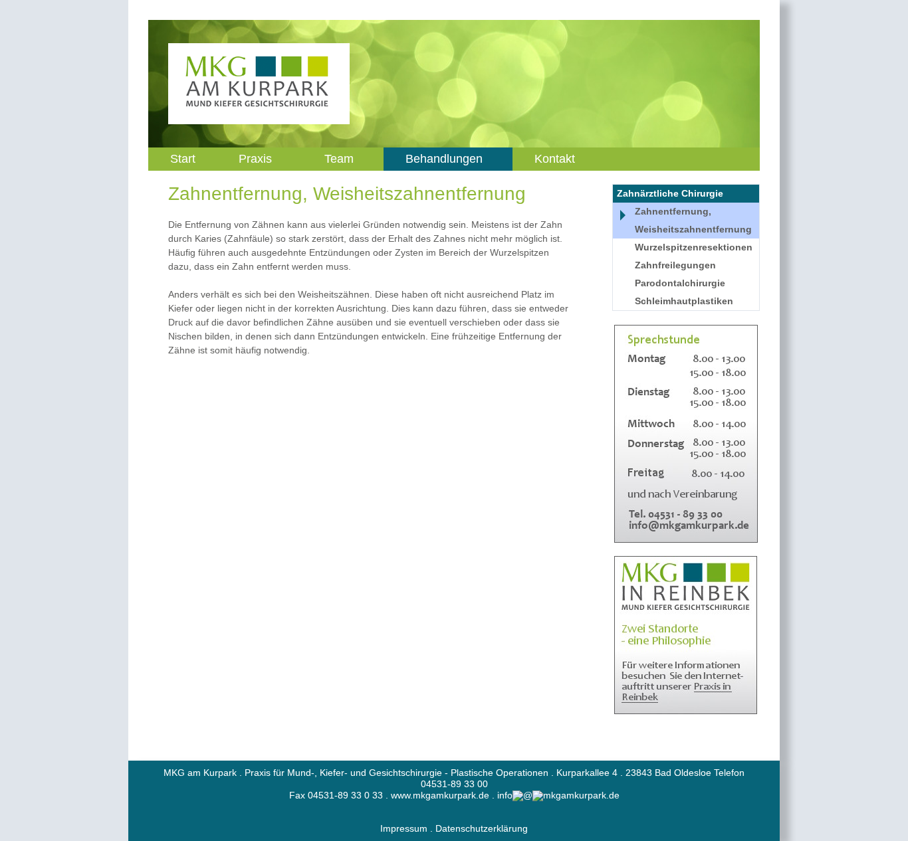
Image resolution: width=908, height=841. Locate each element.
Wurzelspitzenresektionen (693, 247)
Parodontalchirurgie (680, 283)
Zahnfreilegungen (675, 265)
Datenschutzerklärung (481, 828)
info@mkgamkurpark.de (558, 795)
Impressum (403, 828)
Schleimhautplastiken (684, 301)
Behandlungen (444, 158)
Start (182, 158)
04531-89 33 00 (454, 784)
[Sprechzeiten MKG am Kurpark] (686, 434)
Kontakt (554, 158)
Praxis (255, 158)
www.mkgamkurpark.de (440, 795)
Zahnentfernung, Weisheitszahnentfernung (693, 220)
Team (339, 158)
